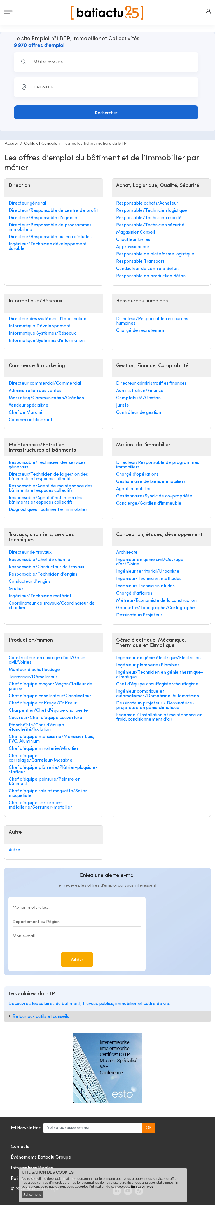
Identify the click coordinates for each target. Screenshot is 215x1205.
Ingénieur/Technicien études (145, 586)
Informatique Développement (40, 326)
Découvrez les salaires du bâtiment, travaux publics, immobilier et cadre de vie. (89, 1004)
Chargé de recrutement (141, 330)
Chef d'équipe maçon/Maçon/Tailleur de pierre (50, 686)
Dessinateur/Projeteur (139, 615)
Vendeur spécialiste (28, 405)
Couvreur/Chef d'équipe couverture (45, 718)
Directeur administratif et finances (151, 383)
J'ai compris (32, 1195)
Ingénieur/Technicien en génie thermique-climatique (159, 674)
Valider (77, 960)
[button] (208, 11)
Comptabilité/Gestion (138, 398)
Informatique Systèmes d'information (47, 341)
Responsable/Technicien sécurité (150, 225)
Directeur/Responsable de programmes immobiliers (50, 227)
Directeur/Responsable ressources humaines (152, 321)
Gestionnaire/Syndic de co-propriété (154, 496)
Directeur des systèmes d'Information (47, 319)
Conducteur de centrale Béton (147, 269)
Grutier (16, 589)
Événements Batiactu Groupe (41, 1157)
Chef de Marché (26, 412)
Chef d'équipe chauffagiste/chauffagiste (157, 684)
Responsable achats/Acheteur (147, 203)
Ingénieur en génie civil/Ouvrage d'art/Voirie (149, 562)
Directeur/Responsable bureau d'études (50, 237)
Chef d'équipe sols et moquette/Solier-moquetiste (49, 793)
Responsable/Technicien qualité (149, 218)
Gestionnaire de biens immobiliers (151, 482)
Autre (14, 850)
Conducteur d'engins (29, 581)
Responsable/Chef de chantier (40, 560)
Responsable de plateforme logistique (155, 254)
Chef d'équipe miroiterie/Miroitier (44, 748)
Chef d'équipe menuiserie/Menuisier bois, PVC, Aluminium (51, 739)
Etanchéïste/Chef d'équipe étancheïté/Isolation (36, 727)
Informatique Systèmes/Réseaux (42, 333)
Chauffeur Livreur (134, 240)
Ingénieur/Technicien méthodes (148, 579)
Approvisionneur (132, 247)
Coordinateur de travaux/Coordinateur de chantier (52, 605)
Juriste (122, 405)
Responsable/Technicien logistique (151, 210)
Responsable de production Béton (151, 276)
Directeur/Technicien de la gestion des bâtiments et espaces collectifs (48, 476)
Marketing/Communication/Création (46, 398)
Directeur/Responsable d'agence (43, 218)
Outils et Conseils (40, 144)
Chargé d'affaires (134, 593)
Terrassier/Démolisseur (33, 677)
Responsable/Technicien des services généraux (47, 465)
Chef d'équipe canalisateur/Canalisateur (50, 696)
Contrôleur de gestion (138, 412)
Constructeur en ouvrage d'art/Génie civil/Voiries (47, 660)
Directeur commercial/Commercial (45, 383)
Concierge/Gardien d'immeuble (148, 503)
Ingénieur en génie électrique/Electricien (158, 658)
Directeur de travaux (30, 552)
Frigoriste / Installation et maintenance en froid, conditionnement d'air (159, 717)
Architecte (127, 552)
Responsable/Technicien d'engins (43, 574)
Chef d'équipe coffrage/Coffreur (43, 703)
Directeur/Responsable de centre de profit (53, 210)
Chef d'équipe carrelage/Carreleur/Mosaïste (41, 758)
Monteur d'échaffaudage (34, 670)
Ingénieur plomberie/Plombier (147, 665)
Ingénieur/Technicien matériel (40, 596)
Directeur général (27, 203)
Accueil (11, 144)
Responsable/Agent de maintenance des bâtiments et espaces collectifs (50, 488)
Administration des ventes (35, 391)
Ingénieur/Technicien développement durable (48, 246)
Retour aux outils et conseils (41, 1016)
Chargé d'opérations (137, 474)
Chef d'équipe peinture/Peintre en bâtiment (44, 781)
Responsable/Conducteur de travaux (46, 567)
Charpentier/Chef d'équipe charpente (48, 710)
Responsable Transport (140, 261)
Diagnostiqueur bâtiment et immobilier (48, 510)
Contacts (20, 1147)
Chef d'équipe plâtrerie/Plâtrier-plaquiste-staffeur (53, 769)
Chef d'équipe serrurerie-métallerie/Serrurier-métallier (40, 805)
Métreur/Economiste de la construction (156, 600)
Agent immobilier (133, 489)
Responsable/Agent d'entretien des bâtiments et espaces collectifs (45, 500)
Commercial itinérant (30, 420)
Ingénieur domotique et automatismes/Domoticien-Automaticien (157, 693)
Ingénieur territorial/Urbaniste (147, 571)
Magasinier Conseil (135, 232)
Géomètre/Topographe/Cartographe (155, 608)
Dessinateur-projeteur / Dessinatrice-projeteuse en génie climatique (155, 705)
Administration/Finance (139, 391)
